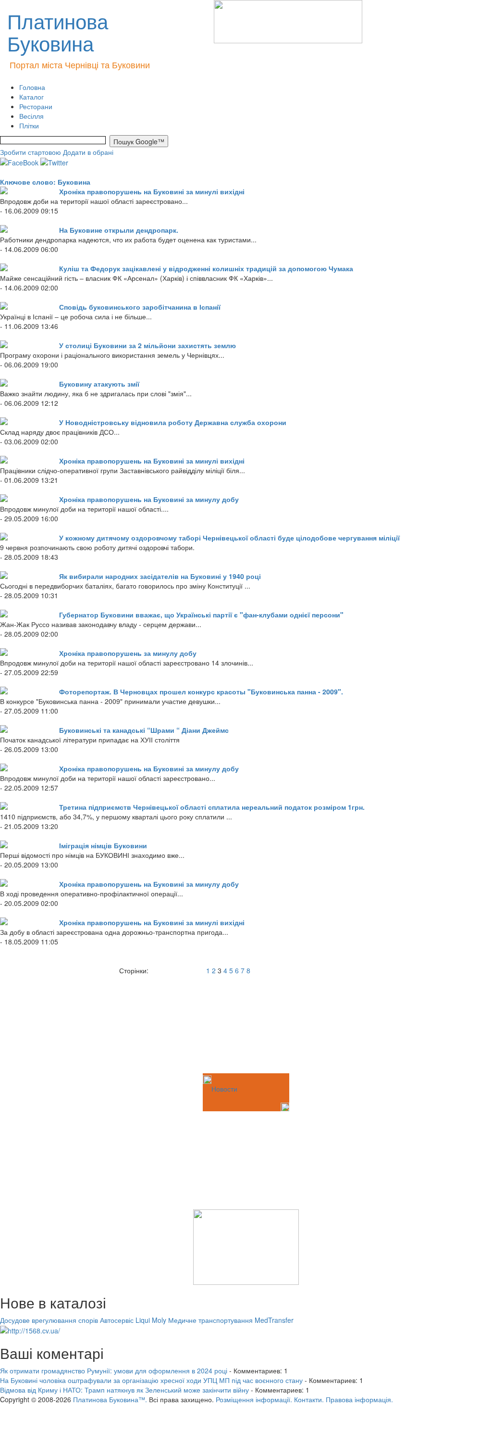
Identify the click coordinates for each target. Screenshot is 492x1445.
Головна (32, 87)
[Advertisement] (48, 1023)
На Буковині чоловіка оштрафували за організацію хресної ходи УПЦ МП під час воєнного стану (151, 1380)
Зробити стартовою (30, 152)
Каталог (31, 96)
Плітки (29, 125)
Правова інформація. (359, 1399)
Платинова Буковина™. (110, 1399)
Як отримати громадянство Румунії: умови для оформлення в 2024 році (113, 1370)
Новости (224, 1088)
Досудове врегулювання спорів (49, 1320)
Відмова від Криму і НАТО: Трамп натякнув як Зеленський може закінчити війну (124, 1390)
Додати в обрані (88, 152)
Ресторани (35, 106)
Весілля (31, 116)
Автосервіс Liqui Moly (133, 1320)
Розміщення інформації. (254, 1399)
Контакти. (309, 1399)
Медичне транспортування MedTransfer (231, 1320)
